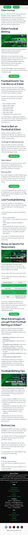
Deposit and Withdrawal (14, 491)
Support (14, 494)
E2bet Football (5, 14)
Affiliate (14, 518)
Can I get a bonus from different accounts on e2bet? (13, 464)
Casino (14, 493)
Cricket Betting (14, 487)
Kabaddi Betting (14, 489)
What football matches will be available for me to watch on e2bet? (13, 467)
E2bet (2, 475)
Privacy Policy (14, 520)
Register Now (7, 7)
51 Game (9, 496)
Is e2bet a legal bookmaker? (9, 461)
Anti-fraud (14, 516)
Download (16, 7)
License (14, 513)
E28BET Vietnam (16, 496)
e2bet (23, 399)
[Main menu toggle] (25, 2)
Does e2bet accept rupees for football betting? (14, 470)
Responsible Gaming (14, 514)
